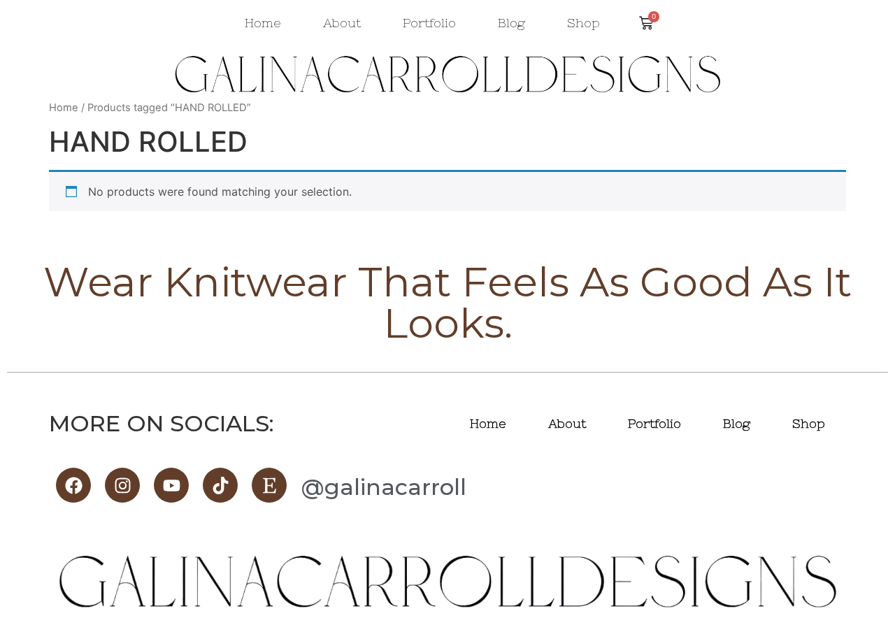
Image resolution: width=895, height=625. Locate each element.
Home (263, 22)
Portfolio (429, 22)
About (342, 22)
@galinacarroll (383, 487)
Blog (511, 22)
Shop (583, 22)
